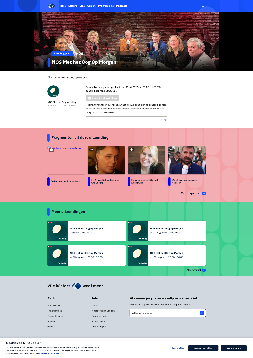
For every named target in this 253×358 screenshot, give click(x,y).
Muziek (51, 321)
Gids (82, 6)
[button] (203, 6)
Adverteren (98, 321)
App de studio (99, 316)
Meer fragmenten (191, 193)
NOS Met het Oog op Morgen (63, 102)
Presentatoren (55, 316)
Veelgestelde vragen (103, 311)
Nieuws (72, 6)
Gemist (91, 6)
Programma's (106, 6)
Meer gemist (194, 270)
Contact (96, 305)
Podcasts (121, 6)
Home (62, 6)
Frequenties (53, 305)
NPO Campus (99, 326)
